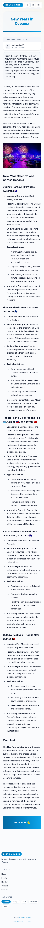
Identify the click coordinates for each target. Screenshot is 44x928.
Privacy (4, 890)
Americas (33, 902)
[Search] (27, 5)
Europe (15, 902)
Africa (5, 906)
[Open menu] (38, 5)
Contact (4, 886)
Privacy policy (18, 921)
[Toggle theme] (32, 5)
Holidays (4, 882)
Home (3, 874)
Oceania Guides (25, 918)
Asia (24, 902)
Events (4, 878)
